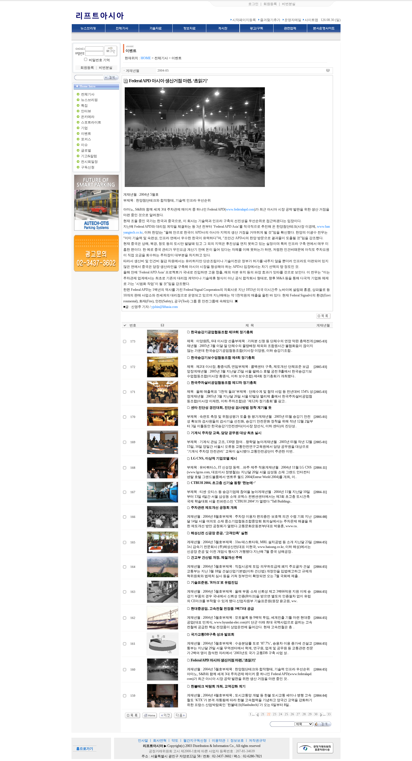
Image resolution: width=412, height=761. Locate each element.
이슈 (84, 145)
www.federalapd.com (240, 209)
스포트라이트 (91, 122)
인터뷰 (86, 111)
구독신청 (87, 167)
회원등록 (270, 4)
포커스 (86, 139)
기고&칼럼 (89, 156)
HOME (146, 58)
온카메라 (87, 117)
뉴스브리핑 (89, 100)
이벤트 (86, 134)
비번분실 (288, 4)
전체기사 (87, 94)
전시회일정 (89, 162)
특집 (84, 106)
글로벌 (86, 150)
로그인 (253, 4)
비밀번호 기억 (99, 60)
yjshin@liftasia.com (164, 307)
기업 (84, 128)
